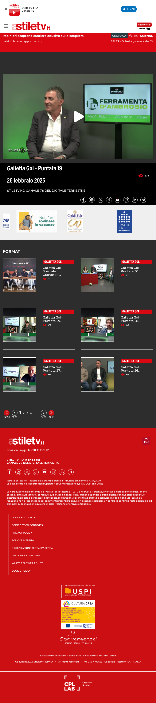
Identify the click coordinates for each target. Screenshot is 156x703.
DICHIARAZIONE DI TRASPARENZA (32, 548)
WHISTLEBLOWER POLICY (27, 563)
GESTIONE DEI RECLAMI (26, 555)
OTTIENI (129, 9)
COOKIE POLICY (21, 570)
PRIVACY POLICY (22, 532)
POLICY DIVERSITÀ (23, 540)
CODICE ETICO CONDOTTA (27, 525)
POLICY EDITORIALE (24, 517)
